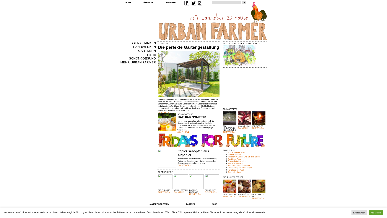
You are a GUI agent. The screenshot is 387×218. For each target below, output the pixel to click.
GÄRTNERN (147, 51)
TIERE (151, 54)
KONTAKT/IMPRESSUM (159, 204)
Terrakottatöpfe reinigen (237, 161)
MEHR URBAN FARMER (138, 62)
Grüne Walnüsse (234, 155)
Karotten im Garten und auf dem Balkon (244, 157)
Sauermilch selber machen (239, 166)
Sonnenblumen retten (237, 152)
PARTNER (190, 204)
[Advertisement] (147, 116)
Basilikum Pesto (234, 159)
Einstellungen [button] (359, 213)
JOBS (214, 204)
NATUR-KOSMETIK (191, 117)
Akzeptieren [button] (376, 213)
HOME (128, 3)
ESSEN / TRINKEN (142, 43)
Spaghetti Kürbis (234, 172)
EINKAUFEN (171, 3)
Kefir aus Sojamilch (236, 163)
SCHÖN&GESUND (142, 58)
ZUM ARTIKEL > (229, 132)
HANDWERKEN (144, 47)
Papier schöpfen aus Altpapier (240, 168)
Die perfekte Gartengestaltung (188, 47)
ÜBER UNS (148, 3)
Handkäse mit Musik (236, 170)
